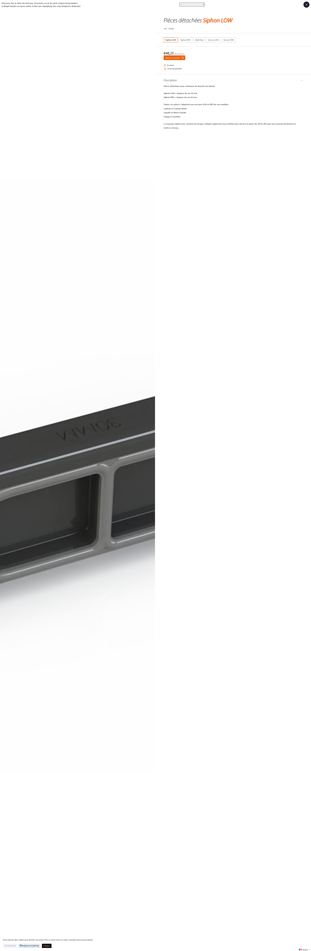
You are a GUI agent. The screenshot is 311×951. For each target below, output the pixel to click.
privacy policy (87, 940)
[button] (233, 80)
